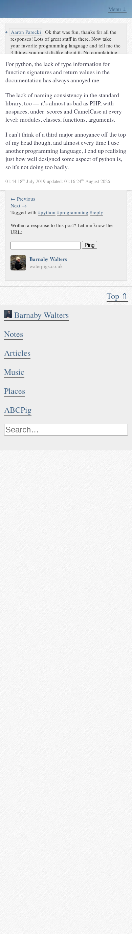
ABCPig (17, 409)
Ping (89, 245)
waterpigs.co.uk (46, 266)
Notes (13, 333)
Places (14, 390)
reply (96, 212)
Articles (17, 352)
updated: (57, 181)
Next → (18, 205)
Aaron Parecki (25, 31)
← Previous (22, 198)
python (47, 212)
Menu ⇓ (117, 9)
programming (72, 212)
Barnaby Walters (40, 314)
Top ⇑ (117, 295)
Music (14, 371)
